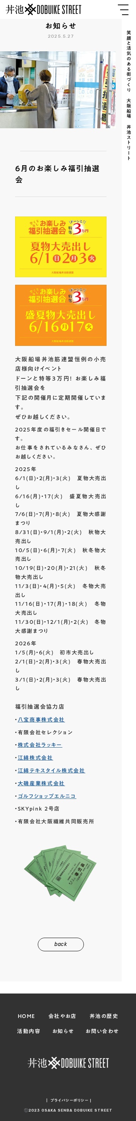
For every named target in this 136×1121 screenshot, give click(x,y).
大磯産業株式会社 (41, 783)
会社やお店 (62, 1016)
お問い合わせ (102, 1031)
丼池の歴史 (104, 1016)
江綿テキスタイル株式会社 (51, 770)
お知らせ (63, 1031)
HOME (27, 1016)
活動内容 (28, 1031)
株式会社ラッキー (40, 745)
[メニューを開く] (123, 10)
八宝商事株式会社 (41, 719)
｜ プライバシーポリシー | (68, 1100)
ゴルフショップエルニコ (47, 796)
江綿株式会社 (35, 757)
